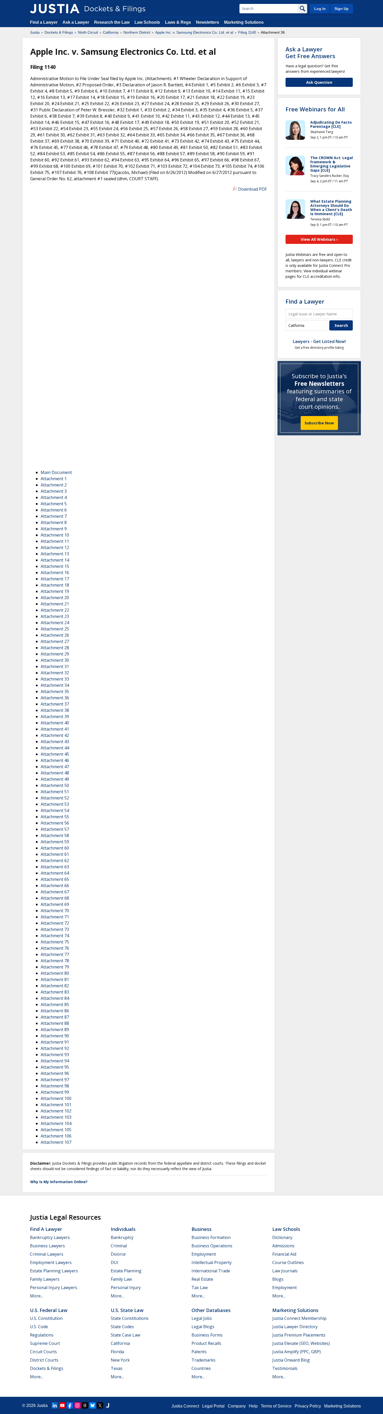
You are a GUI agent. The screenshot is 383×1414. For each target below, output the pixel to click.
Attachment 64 (55, 873)
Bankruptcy (122, 1237)
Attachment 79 (55, 967)
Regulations (41, 1335)
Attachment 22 (55, 610)
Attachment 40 (55, 723)
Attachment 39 (55, 716)
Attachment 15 (55, 566)
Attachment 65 (55, 879)
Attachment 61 (55, 854)
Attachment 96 (55, 1073)
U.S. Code (39, 1326)
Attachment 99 (55, 1092)
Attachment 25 (55, 629)
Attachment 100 (56, 1098)
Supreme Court (45, 1343)
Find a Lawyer (44, 22)
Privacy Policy (308, 1406)
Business (201, 1229)
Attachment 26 (55, 635)
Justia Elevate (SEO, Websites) (301, 1343)
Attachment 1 (54, 479)
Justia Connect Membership (299, 1318)
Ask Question (319, 82)
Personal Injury (126, 1287)
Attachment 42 (55, 735)
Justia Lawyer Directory (295, 1326)
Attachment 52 (55, 798)
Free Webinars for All (315, 109)
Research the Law (111, 22)
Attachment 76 (55, 948)
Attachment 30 (55, 660)
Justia (42, 1405)
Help (253, 1406)
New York (120, 1360)
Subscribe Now (319, 422)
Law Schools (147, 22)
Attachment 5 (54, 504)
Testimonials (285, 1368)
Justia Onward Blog (291, 1360)
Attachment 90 (55, 1036)
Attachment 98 (55, 1086)
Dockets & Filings (46, 1368)
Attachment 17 (55, 579)
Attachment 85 (55, 1004)
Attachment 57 (55, 829)
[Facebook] (70, 1405)
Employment (203, 1254)
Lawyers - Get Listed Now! (319, 341)
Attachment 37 (55, 704)
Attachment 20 (55, 597)
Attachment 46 (55, 760)
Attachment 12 (55, 547)
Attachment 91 (55, 1042)
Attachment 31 (55, 666)
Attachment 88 (55, 1023)
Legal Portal (213, 1406)
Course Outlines (288, 1262)
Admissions (283, 1246)
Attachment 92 (55, 1048)
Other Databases (211, 1310)
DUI (114, 1262)
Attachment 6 (54, 510)
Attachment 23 (55, 616)
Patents (199, 1352)
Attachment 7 (54, 516)
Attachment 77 (55, 954)
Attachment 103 (56, 1117)
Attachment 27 (55, 641)
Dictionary (282, 1237)
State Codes (122, 1326)
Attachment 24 (55, 622)
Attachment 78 (55, 961)
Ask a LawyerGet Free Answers (310, 52)
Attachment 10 (55, 535)
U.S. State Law (127, 1310)
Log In (320, 9)
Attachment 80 (55, 973)
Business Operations (211, 1246)
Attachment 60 (55, 848)
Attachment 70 (55, 910)
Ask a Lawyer (76, 22)
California (120, 1343)
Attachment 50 (55, 785)
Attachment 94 (55, 1061)
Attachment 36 (55, 698)
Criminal (119, 1246)
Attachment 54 (55, 810)
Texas (116, 1368)
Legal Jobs (201, 1318)
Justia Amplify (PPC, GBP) (296, 1352)
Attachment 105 (56, 1130)
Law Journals (285, 1271)
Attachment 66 (55, 885)
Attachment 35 (55, 691)
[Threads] (85, 1405)
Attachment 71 (55, 917)
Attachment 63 (55, 867)
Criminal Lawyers (46, 1254)
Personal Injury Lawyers (53, 1287)
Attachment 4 (54, 497)
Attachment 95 (55, 1067)
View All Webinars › (319, 239)
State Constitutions (130, 1318)
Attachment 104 (56, 1123)
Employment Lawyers (51, 1262)
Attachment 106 (56, 1136)
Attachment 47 (55, 766)
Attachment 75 (55, 942)
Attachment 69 (55, 904)
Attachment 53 (55, 804)
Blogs (277, 1279)
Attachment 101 (56, 1105)
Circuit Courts (43, 1352)
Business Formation (211, 1237)
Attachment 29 (55, 654)
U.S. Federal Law (48, 1310)
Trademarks (203, 1360)
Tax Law (199, 1287)
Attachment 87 (55, 1017)
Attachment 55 (55, 817)
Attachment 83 (55, 992)
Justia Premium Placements (298, 1335)
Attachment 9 (54, 529)
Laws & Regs (178, 22)
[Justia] (54, 8)
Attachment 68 (55, 898)
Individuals (123, 1229)
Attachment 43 (55, 741)
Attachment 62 (55, 860)
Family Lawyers (44, 1279)
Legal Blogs (202, 1326)
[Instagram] (77, 1405)
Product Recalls (206, 1343)
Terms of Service (276, 1406)
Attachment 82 (55, 986)
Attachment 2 (54, 485)
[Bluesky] (92, 1405)
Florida (117, 1352)
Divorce (118, 1254)
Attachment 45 (55, 754)
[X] (100, 1405)
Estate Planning (126, 1271)
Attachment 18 (55, 585)
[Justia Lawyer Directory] (107, 1405)
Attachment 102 (56, 1111)
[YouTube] (62, 1405)
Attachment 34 (55, 685)
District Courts (44, 1360)
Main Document (56, 472)
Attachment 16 (55, 572)
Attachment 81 (55, 979)
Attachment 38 (55, 710)
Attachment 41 (55, 729)
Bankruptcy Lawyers (50, 1237)
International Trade (210, 1271)
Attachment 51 (55, 792)
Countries (201, 1368)
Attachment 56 (55, 823)
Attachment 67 (55, 892)
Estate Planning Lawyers (54, 1271)
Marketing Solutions (244, 22)
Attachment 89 (55, 1029)
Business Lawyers (47, 1246)
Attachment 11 (55, 541)
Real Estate (202, 1279)
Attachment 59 (55, 842)
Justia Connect (185, 1406)
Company (237, 1406)
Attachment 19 (55, 591)
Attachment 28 (55, 648)
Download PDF (252, 189)
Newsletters (207, 22)
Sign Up (342, 9)
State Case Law (125, 1335)
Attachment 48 (55, 773)
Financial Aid (284, 1254)
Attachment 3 (54, 491)
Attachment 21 (55, 604)
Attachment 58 (55, 835)
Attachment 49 (55, 779)
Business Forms (207, 1335)
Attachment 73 (55, 929)
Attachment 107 (56, 1142)
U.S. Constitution (46, 1318)
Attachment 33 (55, 679)
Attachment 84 (55, 998)
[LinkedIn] (55, 1405)
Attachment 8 (54, 522)
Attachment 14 (55, 560)
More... (36, 1296)
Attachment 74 (55, 935)
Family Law (121, 1279)
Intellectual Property (211, 1262)
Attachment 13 (55, 554)
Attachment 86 (55, 1011)
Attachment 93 (55, 1054)
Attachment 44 (55, 748)
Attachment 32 (55, 673)
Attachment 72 (55, 923)
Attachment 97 (55, 1079)
